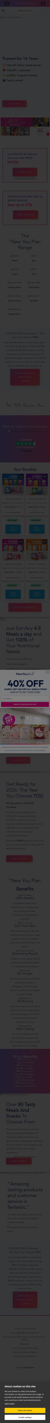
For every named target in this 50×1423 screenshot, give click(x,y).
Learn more (9, 1403)
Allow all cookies (25, 1410)
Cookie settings (25, 1417)
